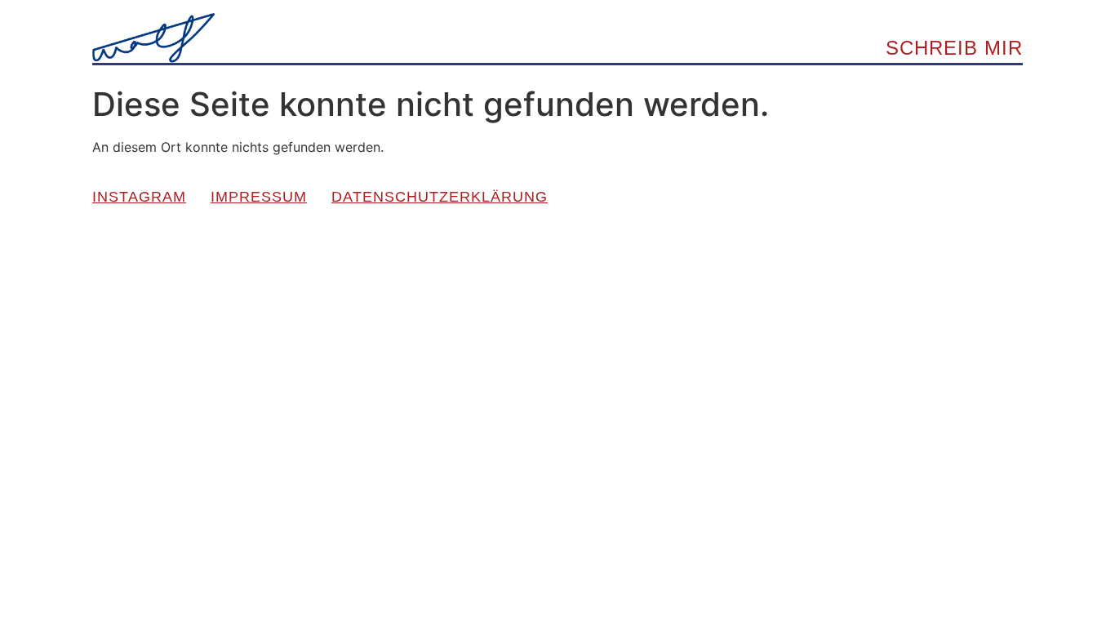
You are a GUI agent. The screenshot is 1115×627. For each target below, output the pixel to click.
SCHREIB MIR (954, 48)
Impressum (259, 197)
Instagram (139, 197)
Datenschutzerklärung (439, 197)
